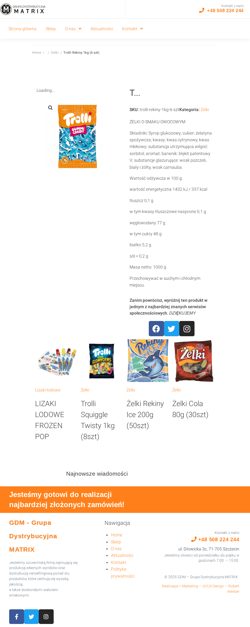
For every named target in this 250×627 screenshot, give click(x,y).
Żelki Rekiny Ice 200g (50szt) (145, 414)
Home (36, 53)
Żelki (55, 53)
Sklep (116, 541)
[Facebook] (156, 328)
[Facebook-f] (16, 616)
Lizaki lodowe (47, 389)
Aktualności (122, 555)
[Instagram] (187, 328)
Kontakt (118, 562)
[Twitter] (171, 328)
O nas (116, 548)
